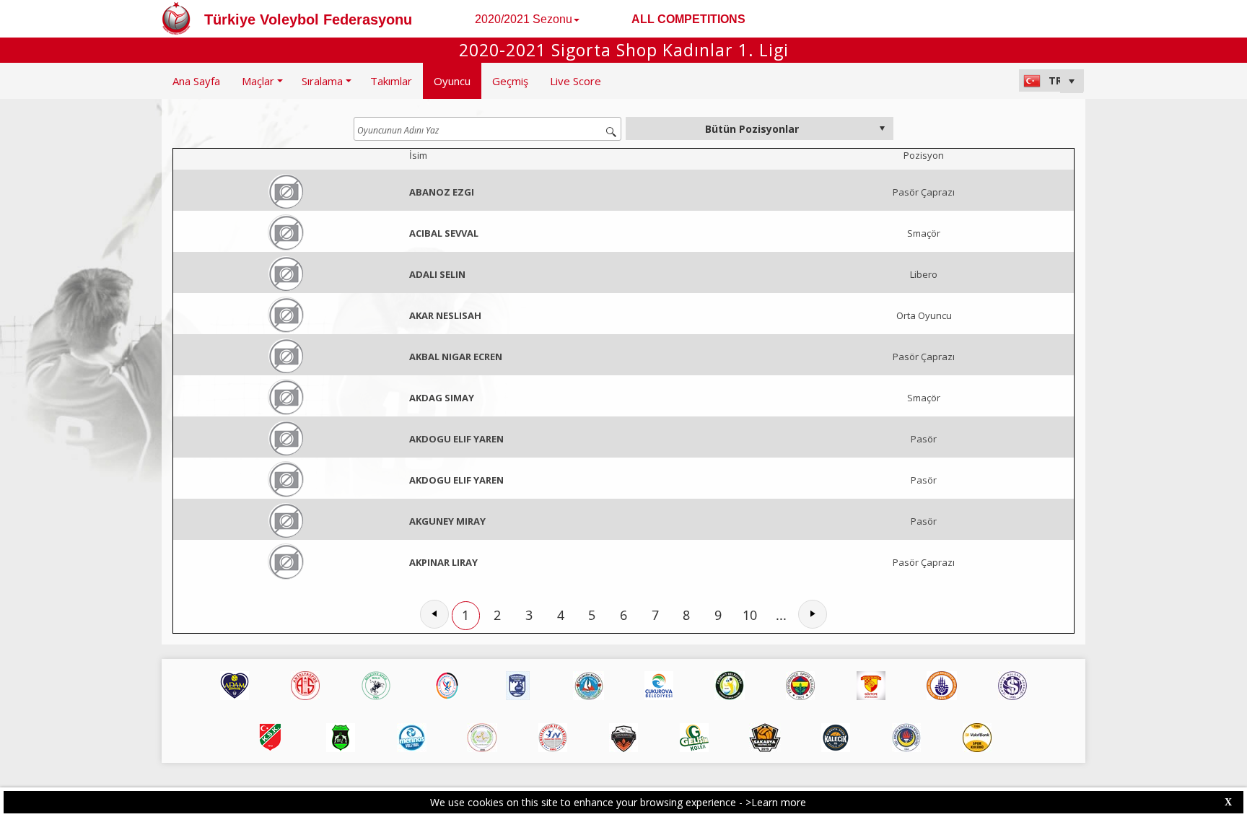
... (781, 615)
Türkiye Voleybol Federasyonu (308, 19)
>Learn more (775, 802)
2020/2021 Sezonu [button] (523, 19)
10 (750, 615)
